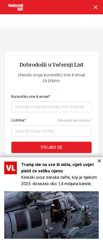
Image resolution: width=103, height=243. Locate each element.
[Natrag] (95, 7)
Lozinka (17, 120)
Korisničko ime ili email (30, 96)
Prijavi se (51, 147)
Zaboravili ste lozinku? (74, 120)
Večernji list (15, 7)
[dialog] (51, 200)
